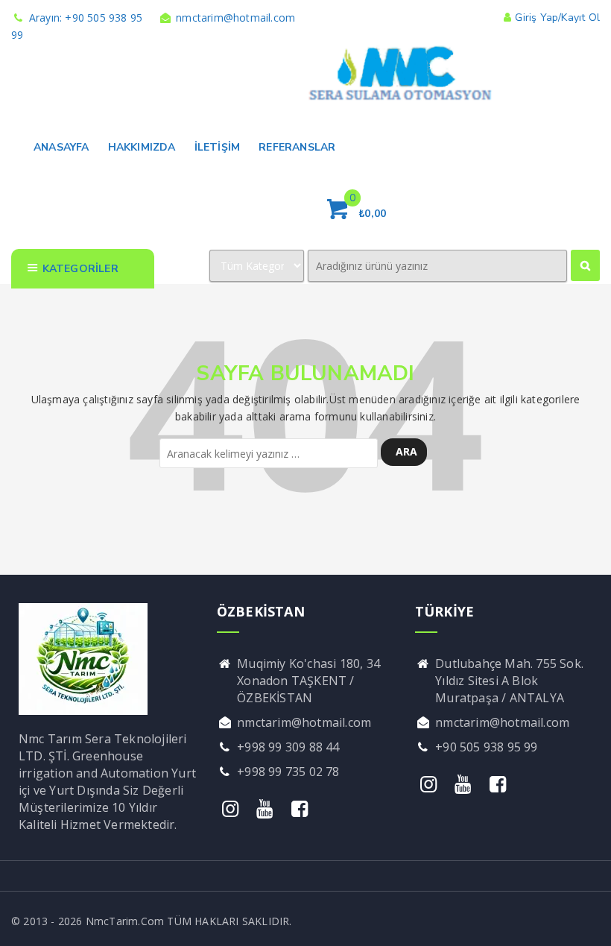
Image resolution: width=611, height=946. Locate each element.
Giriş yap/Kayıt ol (557, 17)
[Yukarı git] (585, 920)
